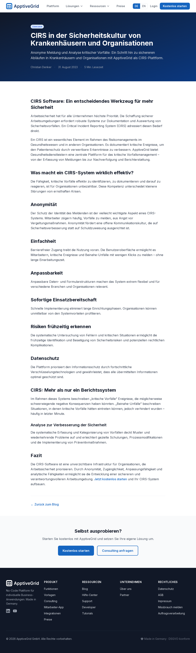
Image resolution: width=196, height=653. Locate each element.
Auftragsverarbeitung (171, 613)
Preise (121, 6)
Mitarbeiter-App (54, 607)
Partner (124, 595)
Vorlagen (50, 595)
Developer (89, 607)
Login (154, 6)
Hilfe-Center (90, 595)
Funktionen (51, 588)
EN (144, 6)
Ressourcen (98, 6)
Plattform (53, 6)
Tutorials (87, 613)
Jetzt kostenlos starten (110, 479)
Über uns (125, 588)
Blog (85, 588)
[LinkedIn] (8, 611)
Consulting (50, 601)
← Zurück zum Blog (45, 504)
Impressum (165, 601)
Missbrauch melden (170, 607)
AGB (160, 595)
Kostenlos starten (175, 6)
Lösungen (72, 6)
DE (136, 6)
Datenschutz (166, 588)
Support (87, 601)
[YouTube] (15, 611)
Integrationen (52, 613)
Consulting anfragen (117, 551)
